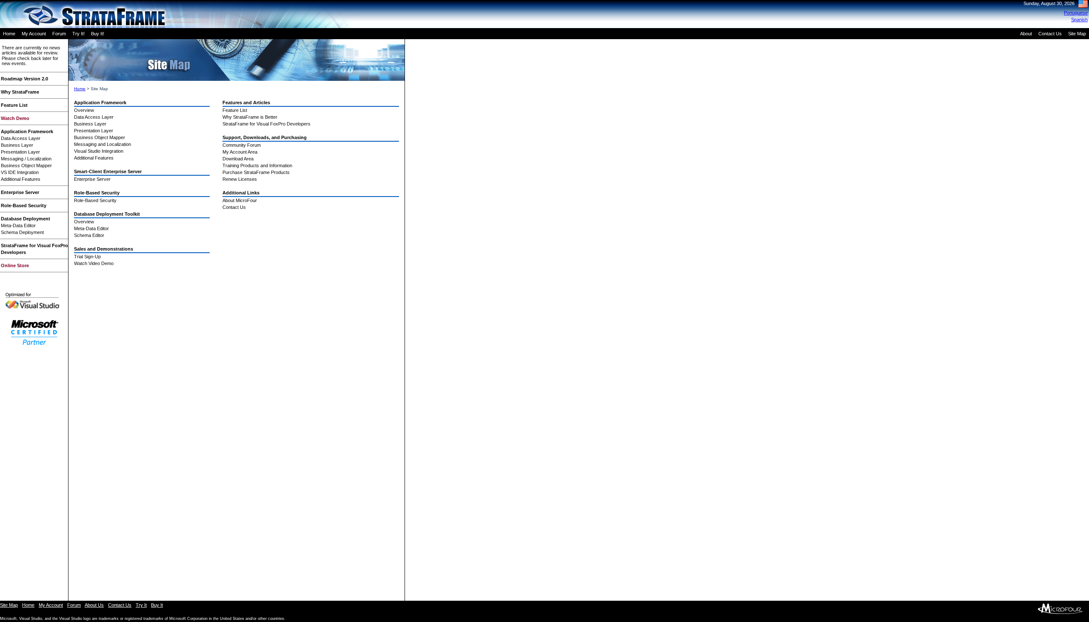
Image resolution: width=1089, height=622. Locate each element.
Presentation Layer (20, 151)
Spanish (1079, 19)
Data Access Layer (20, 138)
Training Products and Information (257, 165)
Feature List (14, 105)
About (1026, 33)
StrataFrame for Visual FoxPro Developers (266, 123)
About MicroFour (239, 200)
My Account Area (239, 151)
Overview (84, 110)
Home (9, 33)
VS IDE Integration (20, 172)
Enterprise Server (20, 192)
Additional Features (20, 179)
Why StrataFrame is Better (249, 117)
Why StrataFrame (20, 91)
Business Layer (17, 145)
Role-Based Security (23, 205)
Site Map (1077, 33)
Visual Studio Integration (98, 151)
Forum (59, 33)
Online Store (15, 265)
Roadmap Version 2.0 (24, 78)
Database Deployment (25, 218)
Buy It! (97, 33)
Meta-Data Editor (18, 225)
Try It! (78, 33)
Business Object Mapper (26, 165)
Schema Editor (89, 235)
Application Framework (27, 131)
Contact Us (1050, 33)
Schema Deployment (22, 232)
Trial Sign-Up (87, 256)
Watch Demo (15, 118)
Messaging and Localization (102, 144)
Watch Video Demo (94, 263)
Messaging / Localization (26, 158)
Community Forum (241, 145)
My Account (34, 33)
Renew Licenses (239, 179)
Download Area (238, 158)
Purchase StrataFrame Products (256, 172)
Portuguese (1076, 12)
